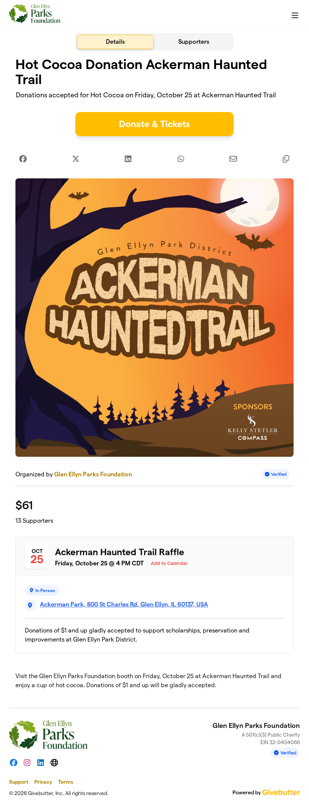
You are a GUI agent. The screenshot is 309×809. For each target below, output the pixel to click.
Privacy (43, 782)
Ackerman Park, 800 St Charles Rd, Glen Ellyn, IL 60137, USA (124, 604)
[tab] (115, 42)
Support (18, 782)
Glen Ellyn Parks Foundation (93, 474)
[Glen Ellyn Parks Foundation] (34, 13)
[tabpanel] (154, 376)
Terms (65, 782)
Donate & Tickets (154, 124)
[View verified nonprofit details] (276, 474)
